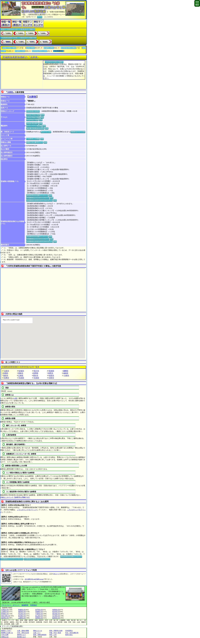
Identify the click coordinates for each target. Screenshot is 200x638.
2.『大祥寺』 (20, 33)
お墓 (15, 398)
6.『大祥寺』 (42, 33)
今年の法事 (4, 635)
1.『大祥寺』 (7, 33)
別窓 (42, 115)
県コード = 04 (46, 132)
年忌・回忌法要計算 (71, 633)
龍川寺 (36, 371)
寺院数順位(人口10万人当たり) (37, 198)
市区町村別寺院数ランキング (37, 236)
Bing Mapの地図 (32, 120)
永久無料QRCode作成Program (34, 579)
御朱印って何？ (6, 630)
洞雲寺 (51, 378)
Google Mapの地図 (33, 115)
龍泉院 (51, 371)
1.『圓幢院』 (7, 42)
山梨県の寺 (22, 618)
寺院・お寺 (53, 635)
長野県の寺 (39, 618)
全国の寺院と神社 (9, 48)
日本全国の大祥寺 (33, 111)
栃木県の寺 (56, 612)
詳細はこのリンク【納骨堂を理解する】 (15, 497)
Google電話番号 (32, 123)
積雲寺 (51, 375)
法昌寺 (6, 371)
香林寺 (20, 373)
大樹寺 (66, 375)
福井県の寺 (4, 618)
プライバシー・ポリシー (10, 605)
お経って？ (37, 633)
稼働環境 (25, 605)
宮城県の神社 (49, 48)
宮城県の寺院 (20, 51)
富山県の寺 (39, 616)
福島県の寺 (22, 612)
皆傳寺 (5, 373)
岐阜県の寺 (56, 618)
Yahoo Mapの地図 (33, 117)
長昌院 (21, 378)
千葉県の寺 (39, 614)
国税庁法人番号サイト (34, 142)
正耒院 (20, 375)
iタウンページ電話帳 (34, 126)
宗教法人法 (4, 637)
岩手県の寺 (39, 610)
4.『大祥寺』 (30, 33)
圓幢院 (65, 371)
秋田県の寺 (56, 610)
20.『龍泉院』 (44, 42)
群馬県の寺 (4, 614)
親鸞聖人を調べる (7, 633)
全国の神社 (30, 48)
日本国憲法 (69, 630)
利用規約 (33, 605)
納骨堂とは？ (21, 635)
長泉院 (36, 378)
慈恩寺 (50, 373)
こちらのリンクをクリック (27, 510)
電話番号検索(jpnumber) (35, 128)
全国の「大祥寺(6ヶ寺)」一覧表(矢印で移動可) (17, 29)
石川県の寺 (56, 616)
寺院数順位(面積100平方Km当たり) (39, 200)
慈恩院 (35, 373)
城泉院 (65, 373)
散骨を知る (69, 635)
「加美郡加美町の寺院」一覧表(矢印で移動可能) (18, 38)
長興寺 (6, 378)
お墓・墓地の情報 (23, 630)
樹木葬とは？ (21, 637)
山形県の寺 (4, 612)
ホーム (39, 17)
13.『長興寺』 (31, 42)
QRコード (56, 574)
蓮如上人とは (37, 630)
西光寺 (35, 375)
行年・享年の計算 (23, 633)
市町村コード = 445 (78, 132)
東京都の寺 (56, 614)
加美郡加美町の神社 (68, 48)
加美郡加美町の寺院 (39, 51)
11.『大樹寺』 (20, 42)
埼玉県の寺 (22, 614)
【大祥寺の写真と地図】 (54, 62)
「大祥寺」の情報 (33, 139)
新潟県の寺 (22, 616)
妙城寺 (21, 371)
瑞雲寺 (5, 375)
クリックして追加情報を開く (12, 626)
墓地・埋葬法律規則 (39, 635)
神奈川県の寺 (5, 616)
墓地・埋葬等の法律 (55, 630)
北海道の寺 (4, 610)
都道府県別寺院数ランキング (37, 195)
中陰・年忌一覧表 (55, 633)
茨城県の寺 (39, 612)
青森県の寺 (22, 610)
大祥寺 (10, 92)
